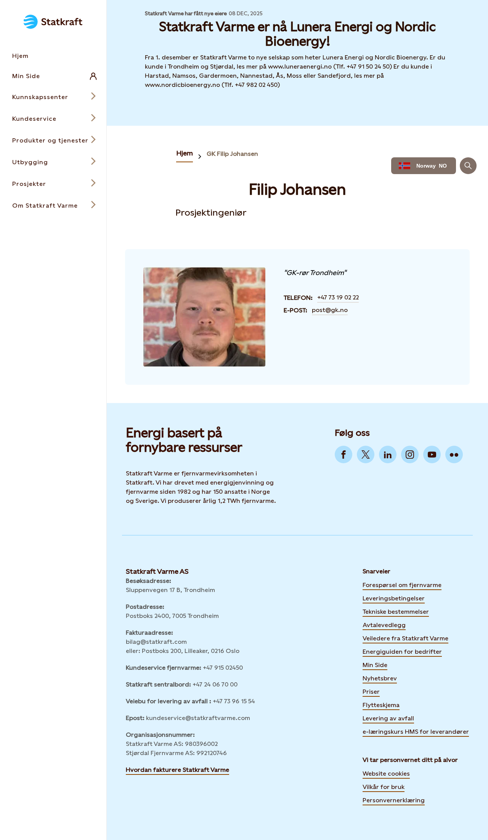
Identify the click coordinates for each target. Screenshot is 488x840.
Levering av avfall (388, 718)
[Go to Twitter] (365, 454)
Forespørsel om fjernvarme (402, 585)
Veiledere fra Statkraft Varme (405, 638)
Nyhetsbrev (380, 678)
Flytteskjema (381, 705)
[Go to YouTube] (432, 454)
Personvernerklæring (394, 800)
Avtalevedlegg (384, 625)
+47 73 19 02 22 (338, 297)
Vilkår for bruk (384, 786)
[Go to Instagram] (410, 454)
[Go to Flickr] (454, 454)
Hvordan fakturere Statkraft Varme (177, 769)
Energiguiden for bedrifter (402, 651)
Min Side (375, 664)
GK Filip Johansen (232, 153)
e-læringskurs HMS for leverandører (416, 731)
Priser (371, 691)
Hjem (184, 153)
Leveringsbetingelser (394, 598)
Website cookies (386, 773)
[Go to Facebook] (343, 454)
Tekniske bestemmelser (396, 611)
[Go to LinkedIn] (387, 454)
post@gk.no (330, 310)
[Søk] (468, 165)
